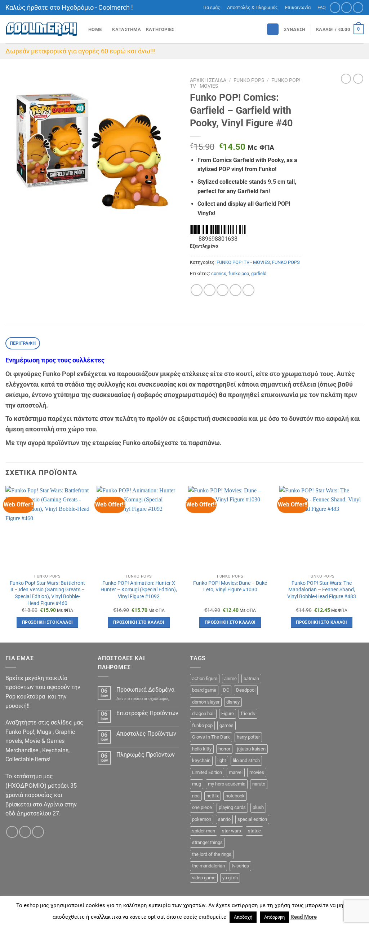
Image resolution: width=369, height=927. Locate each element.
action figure (204, 678)
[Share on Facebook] (197, 290)
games (226, 725)
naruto (258, 784)
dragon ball (203, 713)
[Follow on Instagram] (346, 7)
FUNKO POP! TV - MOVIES (243, 262)
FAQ (321, 7)
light (221, 760)
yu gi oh (230, 877)
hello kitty (202, 749)
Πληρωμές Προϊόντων (145, 754)
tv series (240, 866)
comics (218, 273)
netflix (212, 795)
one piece (202, 807)
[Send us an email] (358, 7)
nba (196, 795)
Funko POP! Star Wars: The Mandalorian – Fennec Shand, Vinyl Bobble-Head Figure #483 (321, 590)
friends (248, 713)
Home (95, 29)
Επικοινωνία (298, 7)
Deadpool (245, 690)
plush (258, 807)
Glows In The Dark (211, 737)
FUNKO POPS (249, 80)
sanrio (224, 819)
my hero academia (226, 784)
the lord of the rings (211, 854)
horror (224, 749)
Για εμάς (211, 7)
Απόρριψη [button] (274, 917)
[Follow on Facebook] (335, 7)
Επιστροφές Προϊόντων (147, 713)
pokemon (201, 819)
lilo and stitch (246, 760)
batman (251, 678)
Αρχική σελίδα (208, 80)
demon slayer (205, 702)
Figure (227, 713)
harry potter (248, 737)
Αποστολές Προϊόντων (146, 733)
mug (196, 784)
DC (226, 690)
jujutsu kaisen (251, 749)
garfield (258, 273)
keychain (201, 760)
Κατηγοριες (160, 29)
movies (256, 772)
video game (203, 877)
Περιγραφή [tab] (23, 343)
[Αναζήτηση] (273, 29)
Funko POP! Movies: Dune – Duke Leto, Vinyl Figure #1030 (230, 586)
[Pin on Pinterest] (235, 290)
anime (230, 678)
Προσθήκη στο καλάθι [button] (47, 622)
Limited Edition (207, 772)
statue (254, 831)
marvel (236, 772)
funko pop (238, 273)
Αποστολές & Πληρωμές (252, 7)
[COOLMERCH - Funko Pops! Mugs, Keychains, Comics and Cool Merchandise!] (41, 29)
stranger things (207, 842)
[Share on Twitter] (209, 290)
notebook (235, 795)
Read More (303, 917)
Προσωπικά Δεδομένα (145, 689)
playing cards (232, 807)
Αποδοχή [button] (243, 917)
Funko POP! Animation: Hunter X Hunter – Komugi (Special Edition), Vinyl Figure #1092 (139, 590)
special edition (252, 819)
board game (204, 690)
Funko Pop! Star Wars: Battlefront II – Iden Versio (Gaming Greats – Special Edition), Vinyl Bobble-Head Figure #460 (47, 593)
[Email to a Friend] (222, 290)
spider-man (203, 831)
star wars (231, 831)
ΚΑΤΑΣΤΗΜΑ (126, 29)
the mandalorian (208, 866)
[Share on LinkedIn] (248, 290)
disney (233, 702)
